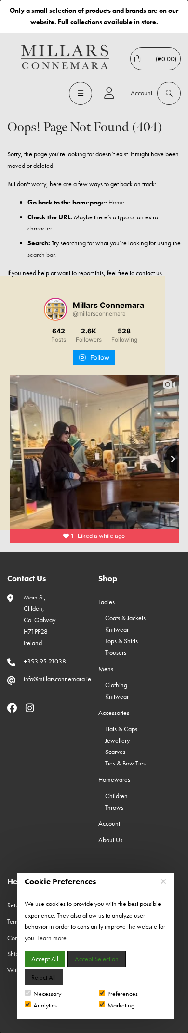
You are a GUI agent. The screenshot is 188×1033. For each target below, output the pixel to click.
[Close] (163, 882)
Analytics (45, 1005)
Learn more (52, 937)
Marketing (120, 1005)
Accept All (44, 959)
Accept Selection (97, 959)
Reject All (43, 977)
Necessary (47, 993)
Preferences (122, 993)
